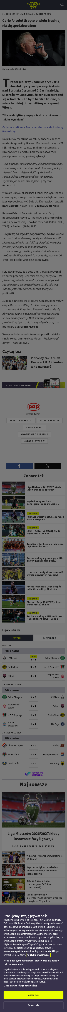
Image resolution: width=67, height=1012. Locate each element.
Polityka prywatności (38, 954)
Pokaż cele (33, 1005)
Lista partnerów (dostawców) (20, 985)
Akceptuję (33, 995)
